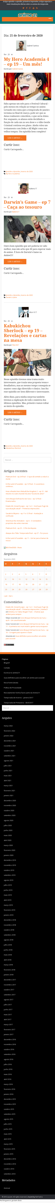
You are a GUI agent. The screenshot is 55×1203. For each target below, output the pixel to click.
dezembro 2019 (10, 860)
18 (19, 584)
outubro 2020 (9, 810)
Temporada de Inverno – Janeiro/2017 (18, 697)
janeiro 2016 (8, 1094)
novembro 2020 (10, 805)
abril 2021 (7, 780)
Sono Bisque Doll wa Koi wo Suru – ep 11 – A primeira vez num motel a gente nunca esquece (27, 625)
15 (46, 579)
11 (19, 579)
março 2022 (8, 726)
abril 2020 (7, 840)
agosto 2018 (8, 940)
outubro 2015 (9, 1109)
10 (13, 579)
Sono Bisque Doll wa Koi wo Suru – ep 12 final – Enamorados (24, 500)
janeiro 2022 (8, 736)
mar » (11, 596)
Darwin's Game (11, 297)
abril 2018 (7, 960)
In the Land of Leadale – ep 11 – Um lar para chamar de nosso (27, 539)
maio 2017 (8, 1014)
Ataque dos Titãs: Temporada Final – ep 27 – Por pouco (27, 533)
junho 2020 (8, 830)
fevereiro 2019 (9, 910)
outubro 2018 (9, 930)
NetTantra (39, 1197)
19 (26, 584)
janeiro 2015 (8, 1154)
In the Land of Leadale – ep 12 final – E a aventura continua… (25, 485)
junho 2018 (8, 950)
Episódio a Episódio (13, 171)
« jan (6, 596)
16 (6, 584)
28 (40, 589)
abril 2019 (7, 900)
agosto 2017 (8, 999)
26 (26, 589)
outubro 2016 (9, 1049)
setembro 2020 (9, 815)
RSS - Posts (17, 547)
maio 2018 (8, 955)
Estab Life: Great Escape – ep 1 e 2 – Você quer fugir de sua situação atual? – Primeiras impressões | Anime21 (27, 608)
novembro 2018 (10, 925)
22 (46, 584)
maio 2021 (8, 775)
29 (46, 589)
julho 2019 (8, 885)
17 (13, 584)
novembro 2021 (10, 746)
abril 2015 (7, 1139)
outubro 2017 (9, 989)
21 (40, 584)
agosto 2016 (8, 1059)
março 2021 (8, 785)
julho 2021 (8, 765)
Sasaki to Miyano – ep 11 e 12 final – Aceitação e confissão (24, 514)
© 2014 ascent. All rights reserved (14, 1197)
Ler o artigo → (15, 138)
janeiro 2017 (8, 1034)
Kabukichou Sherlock (13, 448)
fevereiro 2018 (9, 970)
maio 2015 (8, 1134)
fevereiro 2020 (9, 850)
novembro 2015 (10, 1104)
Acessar (7, 1188)
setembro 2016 (9, 1054)
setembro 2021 (9, 756)
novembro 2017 (10, 985)
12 (26, 579)
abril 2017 (7, 1019)
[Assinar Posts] (8, 547)
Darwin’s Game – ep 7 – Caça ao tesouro (27, 205)
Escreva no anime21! (12, 673)
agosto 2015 (8, 1119)
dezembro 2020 (10, 800)
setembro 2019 (9, 875)
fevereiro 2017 (9, 1029)
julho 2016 (8, 1064)
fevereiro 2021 (9, 790)
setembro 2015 (9, 1114)
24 (13, 589)
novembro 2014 (10, 1164)
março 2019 (8, 905)
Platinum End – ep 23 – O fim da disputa (21, 528)
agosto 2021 (8, 760)
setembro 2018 (9, 935)
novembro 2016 (10, 1044)
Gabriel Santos (33, 45)
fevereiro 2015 (9, 1149)
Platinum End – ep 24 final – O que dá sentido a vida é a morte (27, 477)
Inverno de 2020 (27, 171)
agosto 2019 (8, 880)
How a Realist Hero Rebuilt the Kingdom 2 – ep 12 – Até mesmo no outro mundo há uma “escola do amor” (27, 492)
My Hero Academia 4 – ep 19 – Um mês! (26, 62)
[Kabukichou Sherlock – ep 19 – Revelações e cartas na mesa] (27, 362)
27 (33, 589)
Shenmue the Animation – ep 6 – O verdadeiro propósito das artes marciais (23, 522)
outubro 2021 (9, 751)
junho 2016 (8, 1069)
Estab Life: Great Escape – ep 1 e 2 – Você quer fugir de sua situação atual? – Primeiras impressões (27, 507)
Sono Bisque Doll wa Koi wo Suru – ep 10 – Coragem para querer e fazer (27, 631)
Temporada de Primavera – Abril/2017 (18, 702)
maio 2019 (8, 895)
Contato (7, 668)
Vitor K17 (33, 312)
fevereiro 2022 (9, 731)
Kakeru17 (33, 188)
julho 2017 (8, 1004)
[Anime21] (27, 15)
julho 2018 (8, 945)
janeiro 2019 (8, 915)
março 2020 (8, 845)
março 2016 (8, 1084)
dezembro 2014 (10, 1159)
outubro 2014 (9, 1169)
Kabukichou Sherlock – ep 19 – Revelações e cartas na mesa (25, 333)
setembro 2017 (9, 994)
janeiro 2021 (8, 795)
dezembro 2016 (10, 1039)
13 (33, 579)
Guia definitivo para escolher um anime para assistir (24, 678)
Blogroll (7, 663)
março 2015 (8, 1144)
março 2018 (8, 965)
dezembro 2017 (10, 980)
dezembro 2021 (10, 741)
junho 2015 (8, 1129)
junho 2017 (8, 1009)
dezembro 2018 (10, 920)
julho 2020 (8, 825)
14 (40, 579)
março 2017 (8, 1024)
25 (19, 589)
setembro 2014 (9, 1174)
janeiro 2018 (8, 974)
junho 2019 (8, 890)
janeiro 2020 (8, 855)
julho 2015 (8, 1124)
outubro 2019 (9, 870)
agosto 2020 (8, 820)
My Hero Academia (13, 174)
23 (6, 589)
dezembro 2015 (10, 1099)
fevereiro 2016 (9, 1089)
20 (33, 584)
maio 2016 (8, 1074)
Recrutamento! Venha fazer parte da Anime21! (22, 693)
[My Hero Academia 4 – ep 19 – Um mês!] (27, 86)
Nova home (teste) (11, 682)
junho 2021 (8, 770)
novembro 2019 (10, 865)
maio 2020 (8, 835)
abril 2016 (7, 1079)
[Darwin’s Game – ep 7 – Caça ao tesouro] (27, 228)
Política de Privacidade (12, 688)
